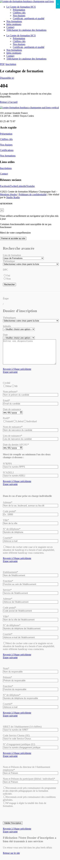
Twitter (13, 186)
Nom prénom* (10, 391)
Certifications (6, 150)
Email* (6, 400)
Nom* (6, 668)
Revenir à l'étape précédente (17, 369)
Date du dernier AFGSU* (16, 444)
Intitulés (7, 326)
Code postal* (9, 511)
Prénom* (7, 677)
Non (8, 278)
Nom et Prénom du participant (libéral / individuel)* (29, 778)
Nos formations (14, 21)
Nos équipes (19, 15)
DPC (5, 269)
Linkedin (21, 186)
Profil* (6, 418)
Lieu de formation (12, 255)
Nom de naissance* (13, 426)
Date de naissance (12, 409)
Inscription (10, 64)
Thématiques (9, 317)
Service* (7, 589)
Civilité (6, 383)
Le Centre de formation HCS (21, 6)
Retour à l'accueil (8, 102)
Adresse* (7, 502)
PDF (2, 64)
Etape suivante (10, 372)
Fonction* (8, 581)
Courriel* (7, 537)
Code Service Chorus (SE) (16, 735)
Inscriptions (6, 168)
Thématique (9, 261)
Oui (8, 275)
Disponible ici (7, 77)
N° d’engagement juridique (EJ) (19, 744)
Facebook (5, 186)
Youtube (30, 186)
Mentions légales (8, 194)
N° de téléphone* (11, 529)
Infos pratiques (13, 24)
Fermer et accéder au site (13, 238)
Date (5, 334)
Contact (10, 27)
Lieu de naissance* (12, 435)
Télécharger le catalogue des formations (26, 30)
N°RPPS (7, 463)
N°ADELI (8, 472)
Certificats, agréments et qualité (28, 18)
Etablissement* (10, 572)
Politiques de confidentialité (33, 194)
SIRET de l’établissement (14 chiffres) (22, 726)
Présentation (19, 9)
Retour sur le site (11, 853)
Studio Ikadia (13, 197)
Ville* (6, 520)
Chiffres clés (19, 12)
